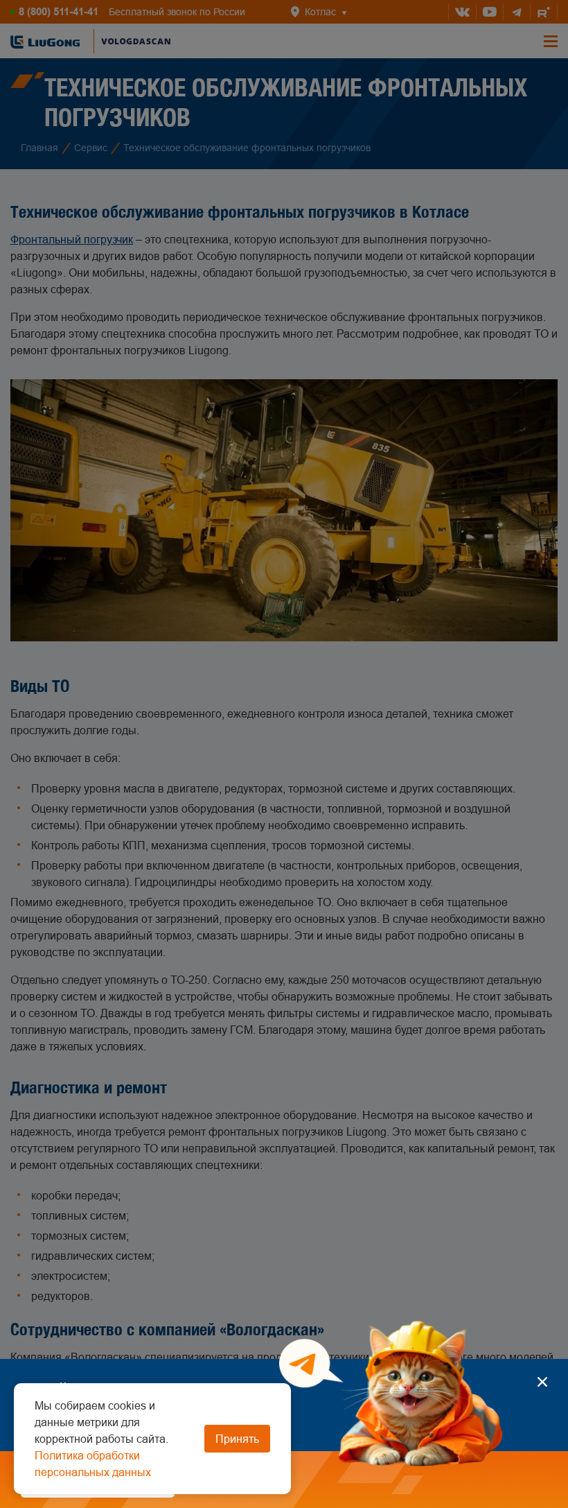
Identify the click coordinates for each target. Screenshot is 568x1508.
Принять (237, 1438)
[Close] (542, 1381)
